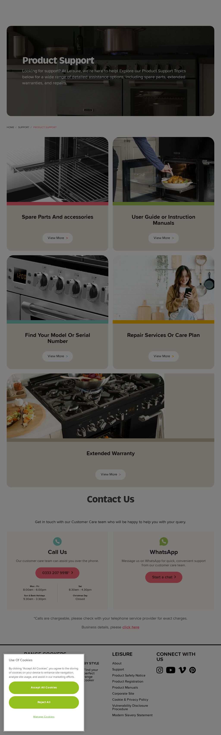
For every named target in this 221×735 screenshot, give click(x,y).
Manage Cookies (43, 717)
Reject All (44, 702)
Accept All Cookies (44, 687)
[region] (43, 693)
